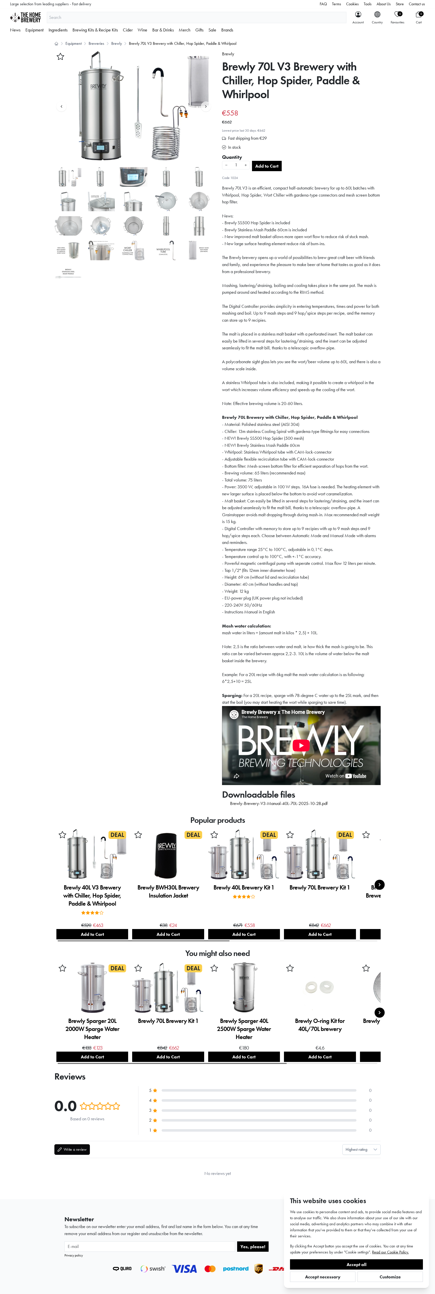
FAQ (323, 4)
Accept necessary (323, 1277)
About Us (384, 4)
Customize (390, 1277)
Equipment (34, 30)
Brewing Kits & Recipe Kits (95, 30)
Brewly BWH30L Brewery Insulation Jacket (168, 891)
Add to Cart (266, 166)
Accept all (357, 1264)
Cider (128, 30)
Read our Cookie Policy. (390, 1252)
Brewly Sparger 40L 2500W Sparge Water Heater (244, 1029)
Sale (212, 30)
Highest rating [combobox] (356, 1149)
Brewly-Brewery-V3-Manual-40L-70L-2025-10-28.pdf (279, 803)
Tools (368, 4)
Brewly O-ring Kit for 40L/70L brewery (320, 1025)
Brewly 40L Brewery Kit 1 (243, 887)
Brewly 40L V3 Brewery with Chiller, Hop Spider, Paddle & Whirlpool (92, 895)
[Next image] (206, 106)
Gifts (199, 30)
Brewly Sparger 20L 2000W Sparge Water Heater (92, 1029)
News (15, 30)
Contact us (417, 4)
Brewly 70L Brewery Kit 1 (319, 887)
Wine (142, 30)
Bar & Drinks (163, 30)
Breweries (96, 43)
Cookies (352, 4)
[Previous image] (61, 106)
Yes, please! (252, 1246)
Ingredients (58, 30)
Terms (336, 4)
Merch (184, 30)
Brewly (116, 43)
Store (400, 4)
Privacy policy (73, 1255)
